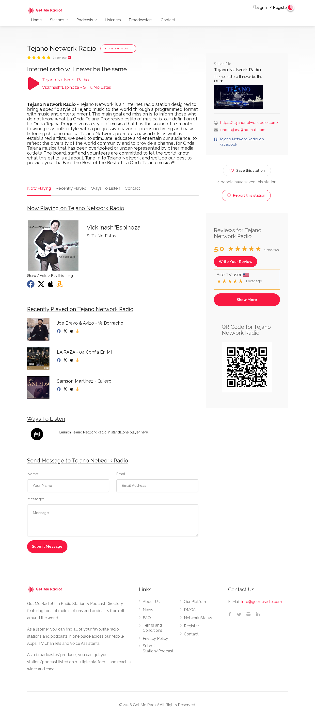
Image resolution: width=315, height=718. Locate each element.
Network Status (198, 618)
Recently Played (71, 188)
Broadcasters (140, 20)
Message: (36, 499)
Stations (57, 20)
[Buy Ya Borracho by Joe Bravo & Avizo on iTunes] (72, 331)
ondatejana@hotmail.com (242, 130)
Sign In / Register (271, 7)
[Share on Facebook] (31, 285)
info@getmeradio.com (261, 601)
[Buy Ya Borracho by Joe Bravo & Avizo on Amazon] (78, 331)
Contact (168, 20)
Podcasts (85, 20)
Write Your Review (235, 261)
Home (36, 20)
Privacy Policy (155, 638)
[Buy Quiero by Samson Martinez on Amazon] (78, 389)
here (144, 432)
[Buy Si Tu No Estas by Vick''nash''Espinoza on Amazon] (60, 285)
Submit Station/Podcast (158, 648)
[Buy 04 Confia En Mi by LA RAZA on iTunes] (72, 360)
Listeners (113, 20)
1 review (60, 57)
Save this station (250, 170)
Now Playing (39, 188)
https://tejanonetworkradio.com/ (249, 122)
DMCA (190, 609)
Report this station (248, 195)
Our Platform (195, 601)
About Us (151, 601)
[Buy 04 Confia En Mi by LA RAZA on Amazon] (78, 360)
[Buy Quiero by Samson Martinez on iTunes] (72, 389)
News (148, 609)
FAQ (147, 618)
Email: (121, 474)
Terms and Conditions (152, 628)
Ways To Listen (105, 188)
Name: (33, 474)
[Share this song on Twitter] (41, 285)
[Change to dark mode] (290, 7)
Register (191, 626)
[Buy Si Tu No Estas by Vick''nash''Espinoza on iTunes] (51, 285)
